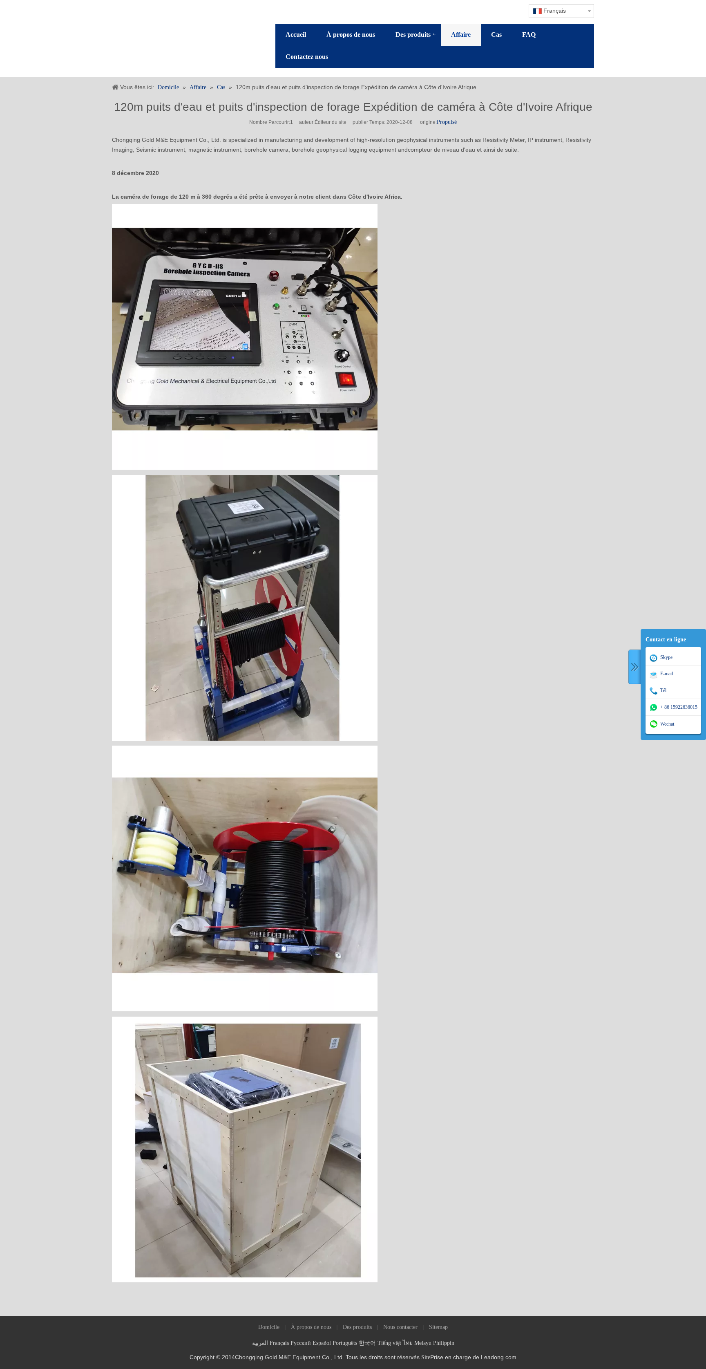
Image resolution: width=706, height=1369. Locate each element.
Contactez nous (307, 56)
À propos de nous (350, 34)
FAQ (529, 34)
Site (425, 1357)
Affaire (461, 34)
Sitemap (438, 1327)
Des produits (413, 34)
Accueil (296, 34)
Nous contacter (400, 1327)
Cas (496, 34)
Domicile (268, 1327)
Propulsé (447, 122)
